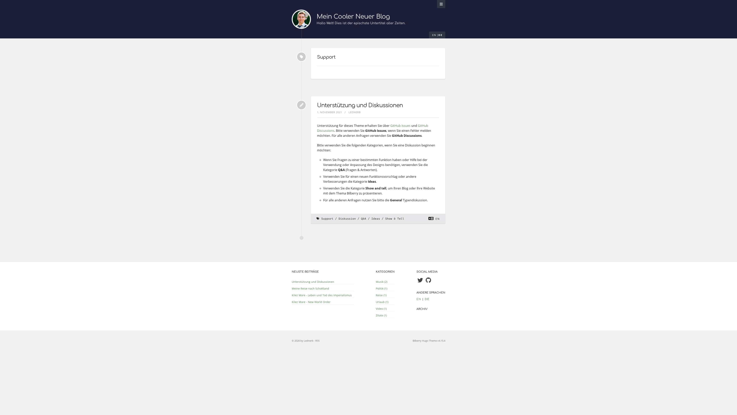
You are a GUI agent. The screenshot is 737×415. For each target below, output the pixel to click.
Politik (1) (381, 288)
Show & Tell (394, 219)
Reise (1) (381, 295)
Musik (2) (381, 282)
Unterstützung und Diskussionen (360, 105)
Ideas (375, 219)
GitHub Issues (400, 126)
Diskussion (347, 219)
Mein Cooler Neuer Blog (353, 16)
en (434, 35)
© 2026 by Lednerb (303, 340)
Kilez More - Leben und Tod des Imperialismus (322, 295)
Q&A (363, 219)
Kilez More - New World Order (311, 302)
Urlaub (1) (382, 302)
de (440, 35)
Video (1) (381, 308)
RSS (317, 340)
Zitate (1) (381, 315)
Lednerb (355, 112)
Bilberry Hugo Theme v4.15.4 (429, 340)
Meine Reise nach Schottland (310, 288)
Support (327, 219)
